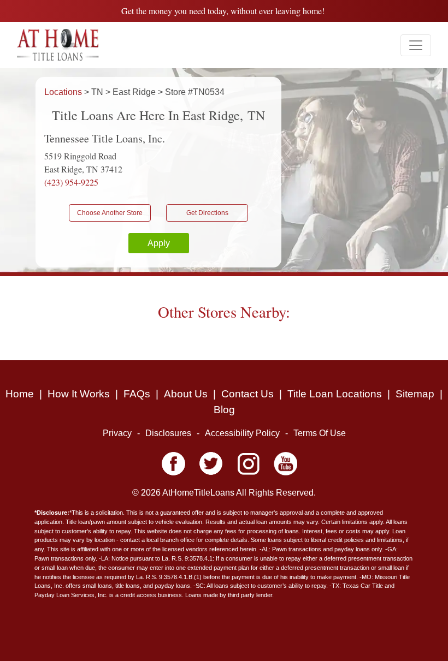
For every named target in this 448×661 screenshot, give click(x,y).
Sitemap (415, 394)
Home (19, 394)
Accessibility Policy (242, 433)
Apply (159, 243)
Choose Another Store (110, 213)
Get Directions (207, 213)
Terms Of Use (319, 433)
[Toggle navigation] (415, 45)
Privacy (117, 433)
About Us (186, 394)
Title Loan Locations (334, 394)
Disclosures (168, 433)
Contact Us (247, 394)
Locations (64, 92)
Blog (224, 409)
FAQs (136, 394)
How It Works (79, 394)
